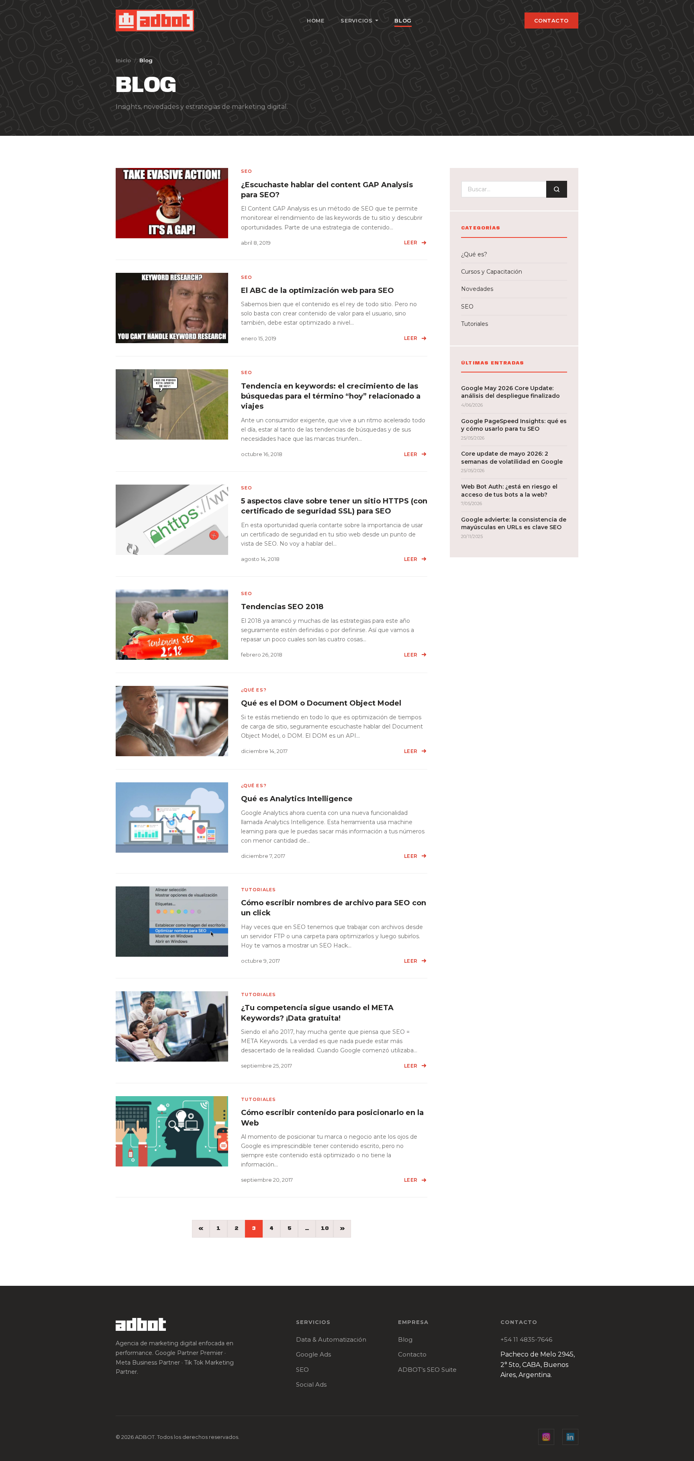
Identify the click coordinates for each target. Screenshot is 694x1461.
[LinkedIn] (570, 1437)
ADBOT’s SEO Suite (427, 1369)
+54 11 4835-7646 (526, 1339)
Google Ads (313, 1354)
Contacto (551, 20)
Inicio (123, 60)
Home (316, 20)
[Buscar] (556, 189)
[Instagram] (546, 1437)
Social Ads (311, 1384)
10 (325, 1228)
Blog (403, 20)
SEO (302, 1369)
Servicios (357, 20)
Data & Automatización (331, 1339)
